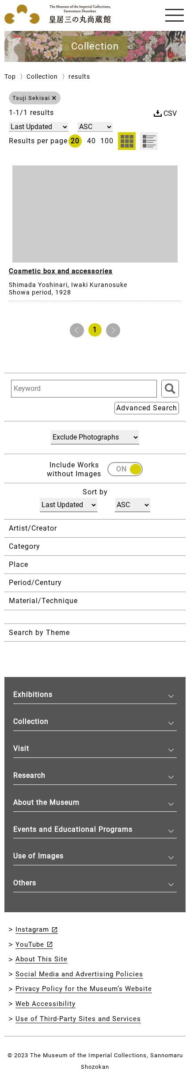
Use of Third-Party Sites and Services (78, 1019)
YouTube (29, 944)
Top (10, 76)
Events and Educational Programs (73, 829)
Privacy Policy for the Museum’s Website (83, 989)
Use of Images (38, 856)
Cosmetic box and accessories (61, 271)
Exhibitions (33, 694)
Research (29, 775)
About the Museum (46, 802)
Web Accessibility (45, 1004)
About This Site (41, 959)
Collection (42, 76)
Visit (21, 748)
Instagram (32, 929)
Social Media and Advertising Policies (79, 974)
